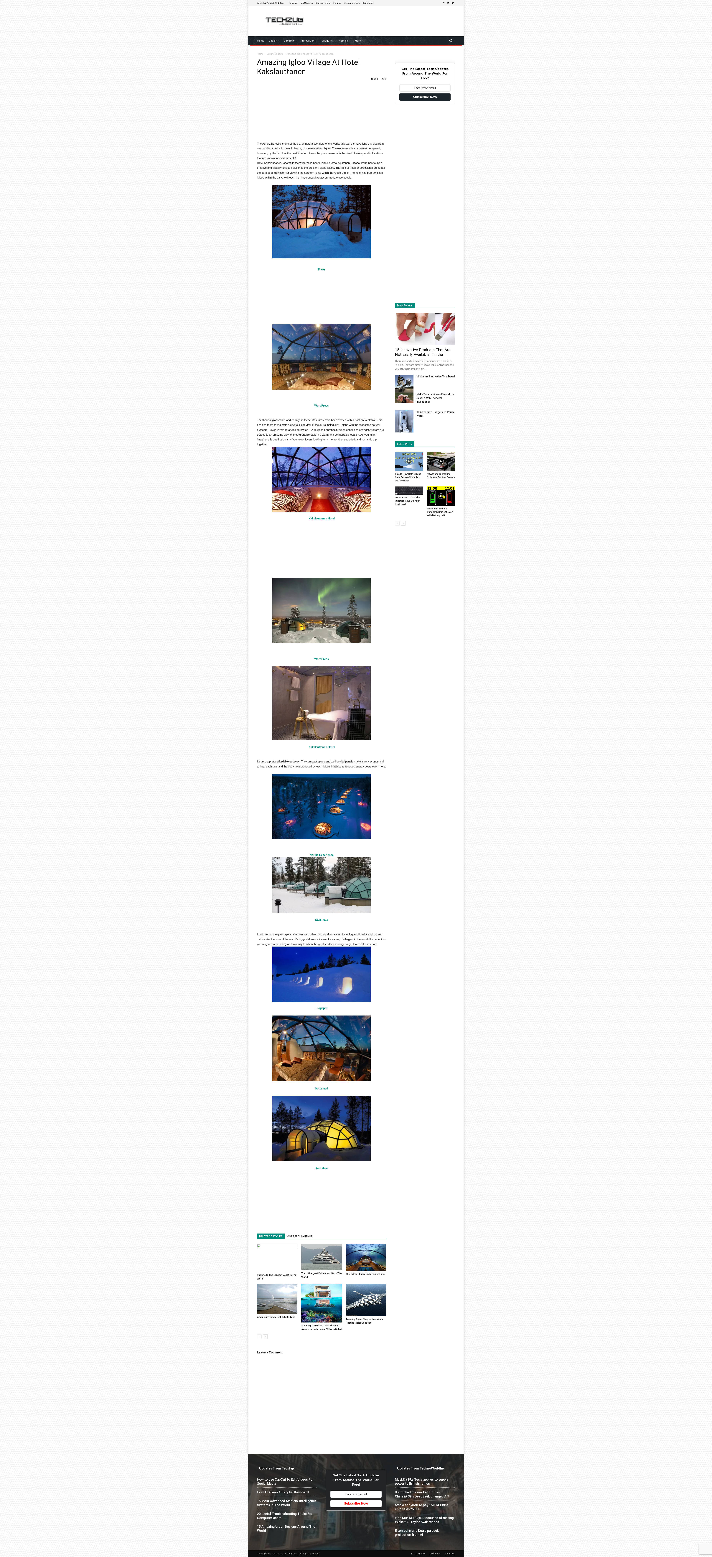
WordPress (321, 405)
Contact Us (449, 1553)
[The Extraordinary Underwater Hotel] (366, 1257)
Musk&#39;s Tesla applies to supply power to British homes (421, 1481)
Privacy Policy (418, 1553)
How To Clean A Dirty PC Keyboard (283, 1492)
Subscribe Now (425, 97)
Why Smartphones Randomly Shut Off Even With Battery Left (440, 512)
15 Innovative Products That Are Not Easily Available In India (422, 352)
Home (260, 53)
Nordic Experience (322, 854)
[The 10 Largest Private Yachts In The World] (321, 1257)
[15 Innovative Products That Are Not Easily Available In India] (425, 329)
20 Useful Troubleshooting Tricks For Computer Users (285, 1516)
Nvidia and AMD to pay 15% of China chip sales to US (422, 1507)
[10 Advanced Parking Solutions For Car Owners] (441, 461)
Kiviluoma (321, 920)
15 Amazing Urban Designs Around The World (286, 1529)
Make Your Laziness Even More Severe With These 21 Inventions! (435, 398)
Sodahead (321, 1088)
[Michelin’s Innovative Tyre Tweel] (404, 384)
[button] (450, 41)
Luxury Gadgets (275, 53)
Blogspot (321, 1008)
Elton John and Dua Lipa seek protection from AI (417, 1533)
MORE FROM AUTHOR (300, 1236)
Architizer (321, 1168)
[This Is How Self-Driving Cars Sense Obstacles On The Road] (409, 461)
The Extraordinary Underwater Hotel (365, 1274)
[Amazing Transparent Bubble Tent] (277, 1299)
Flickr (321, 269)
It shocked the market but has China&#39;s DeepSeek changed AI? (422, 1494)
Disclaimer (434, 1553)
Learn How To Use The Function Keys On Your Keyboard (407, 501)
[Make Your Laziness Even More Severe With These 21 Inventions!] (404, 397)
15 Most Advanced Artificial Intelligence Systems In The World (287, 1503)
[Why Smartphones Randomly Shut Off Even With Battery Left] (441, 496)
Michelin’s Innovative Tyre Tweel (435, 376)
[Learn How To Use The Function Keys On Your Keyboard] (409, 490)
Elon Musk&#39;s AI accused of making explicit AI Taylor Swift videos (424, 1520)
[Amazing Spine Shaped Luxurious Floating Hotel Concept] (366, 1300)
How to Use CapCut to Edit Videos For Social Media (285, 1481)
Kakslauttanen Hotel (322, 518)
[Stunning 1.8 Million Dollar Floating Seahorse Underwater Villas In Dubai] (321, 1303)
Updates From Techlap (276, 1468)
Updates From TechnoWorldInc (421, 1468)
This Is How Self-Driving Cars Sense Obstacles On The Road (408, 477)
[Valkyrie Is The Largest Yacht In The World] (277, 1258)
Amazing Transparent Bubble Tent (276, 1317)
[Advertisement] (387, 18)
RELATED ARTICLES (270, 1236)
